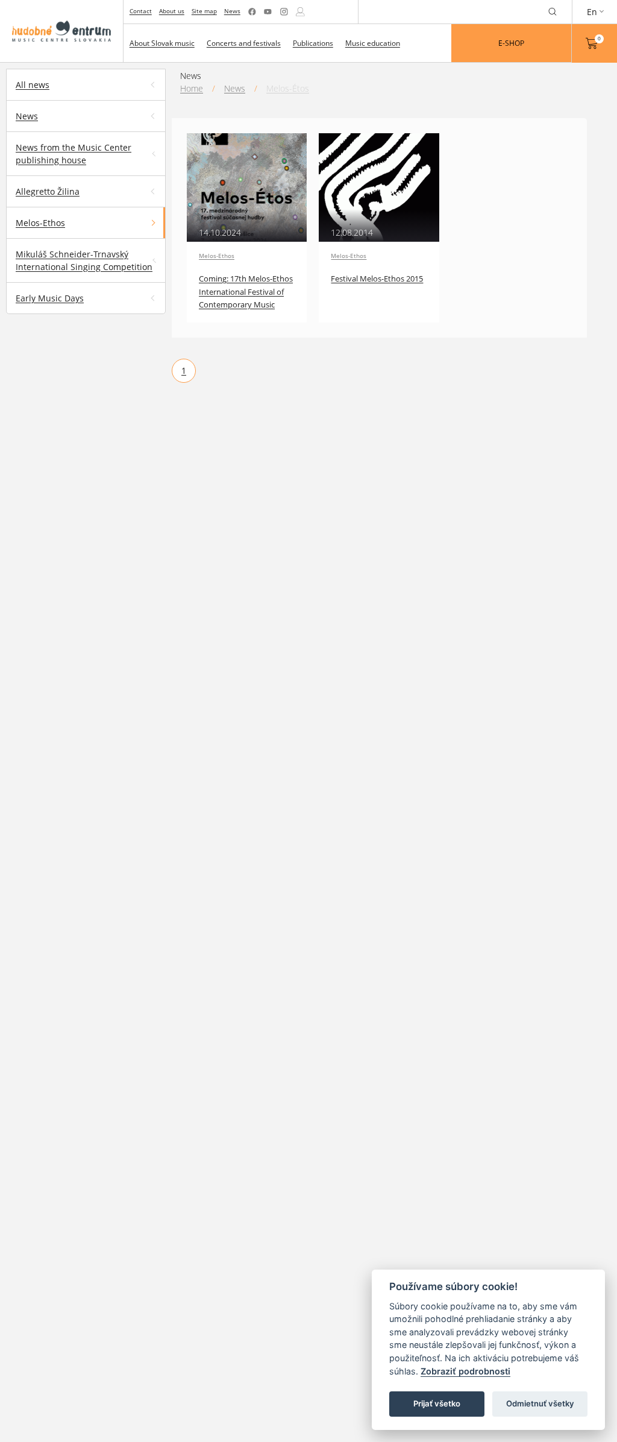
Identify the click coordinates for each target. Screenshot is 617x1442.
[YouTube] (268, 12)
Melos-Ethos (216, 255)
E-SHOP (511, 43)
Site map (204, 11)
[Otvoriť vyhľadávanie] (552, 12)
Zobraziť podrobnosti (465, 1371)
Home (191, 88)
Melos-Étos (287, 88)
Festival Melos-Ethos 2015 (377, 279)
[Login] (300, 12)
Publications (313, 43)
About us (171, 11)
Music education (372, 43)
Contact (141, 11)
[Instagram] (284, 12)
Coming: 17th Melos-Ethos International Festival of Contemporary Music (246, 292)
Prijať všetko (436, 1403)
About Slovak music (162, 43)
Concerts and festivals (244, 43)
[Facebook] (252, 12)
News (232, 11)
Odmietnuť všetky (540, 1403)
